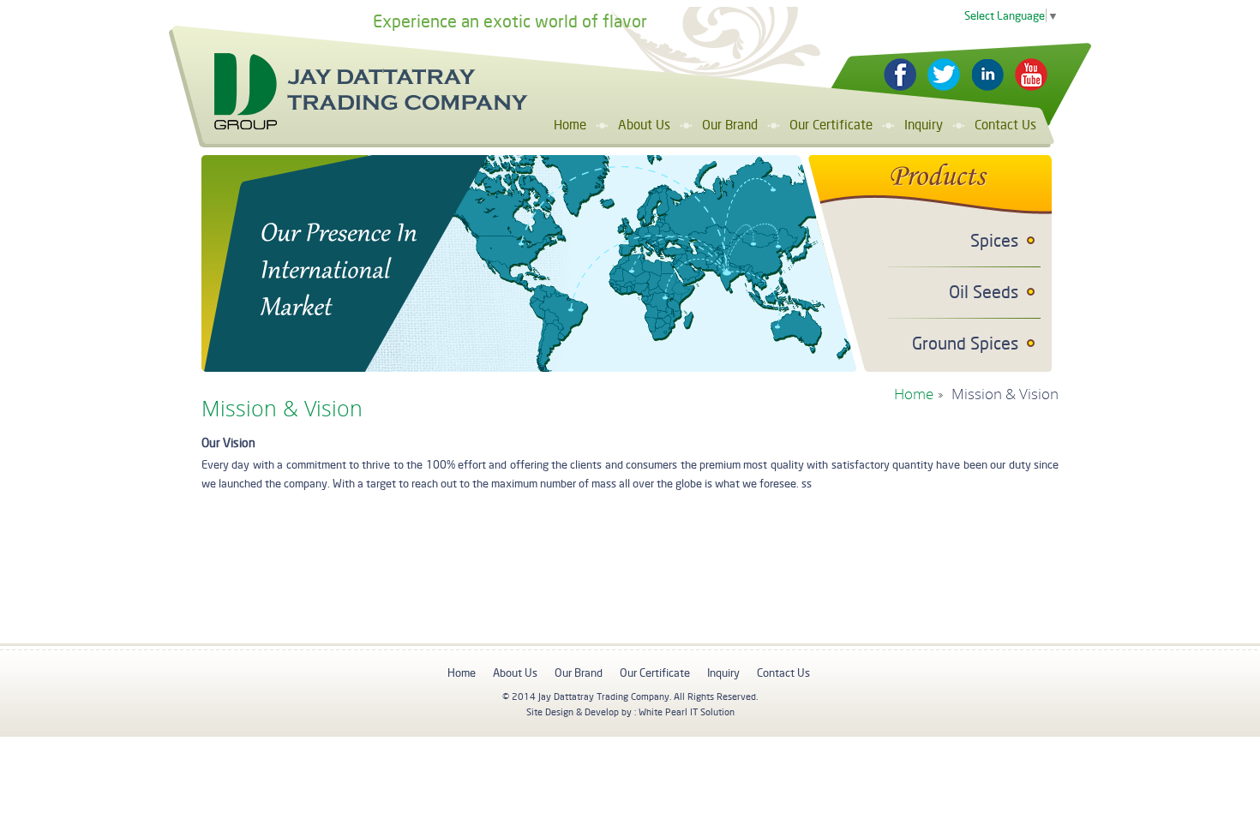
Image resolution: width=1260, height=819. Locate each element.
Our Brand (730, 125)
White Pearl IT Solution (687, 712)
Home (570, 125)
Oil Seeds (983, 291)
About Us (644, 125)
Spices (994, 240)
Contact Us (1005, 125)
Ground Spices (965, 343)
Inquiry (923, 125)
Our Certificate (831, 125)
